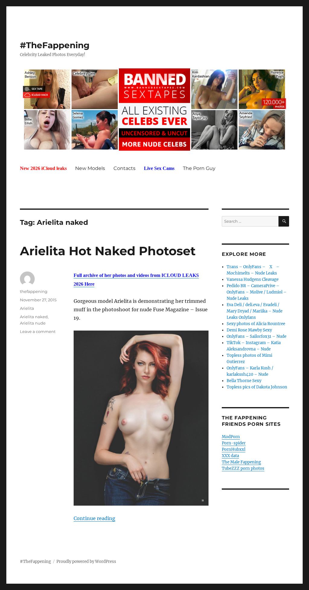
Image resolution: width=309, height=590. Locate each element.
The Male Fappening (241, 462)
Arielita (27, 308)
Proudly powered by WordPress (86, 561)
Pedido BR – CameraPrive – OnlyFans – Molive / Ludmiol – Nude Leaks (257, 292)
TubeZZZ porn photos (243, 468)
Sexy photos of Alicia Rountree (256, 323)
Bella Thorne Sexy (244, 380)
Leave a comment (38, 331)
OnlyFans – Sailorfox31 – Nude (256, 336)
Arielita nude (33, 323)
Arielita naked (34, 316)
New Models (90, 168)
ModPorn (231, 436)
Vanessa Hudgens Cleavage (253, 279)
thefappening (33, 291)
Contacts (124, 168)
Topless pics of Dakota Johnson (257, 387)
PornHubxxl (233, 449)
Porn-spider (234, 443)
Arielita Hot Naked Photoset (108, 250)
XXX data (230, 455)
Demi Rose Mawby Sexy (249, 330)
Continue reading (94, 518)
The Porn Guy (199, 168)
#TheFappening (55, 45)
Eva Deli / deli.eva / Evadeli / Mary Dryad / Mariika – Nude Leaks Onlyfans (254, 311)
